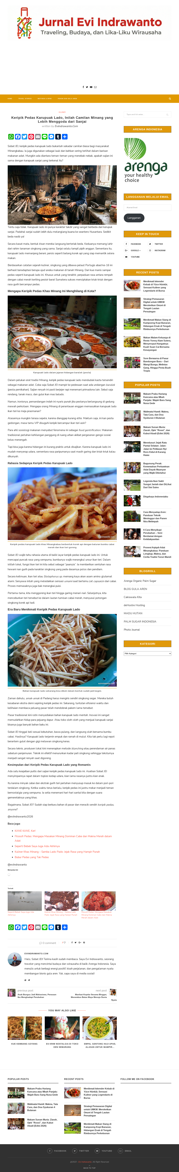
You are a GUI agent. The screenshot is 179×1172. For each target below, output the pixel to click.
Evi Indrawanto (84, 1162)
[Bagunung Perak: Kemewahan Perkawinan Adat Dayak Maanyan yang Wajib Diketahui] (132, 467)
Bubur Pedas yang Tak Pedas (32, 857)
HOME (10, 98)
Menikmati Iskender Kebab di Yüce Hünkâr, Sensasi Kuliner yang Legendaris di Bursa (155, 286)
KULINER (62, 112)
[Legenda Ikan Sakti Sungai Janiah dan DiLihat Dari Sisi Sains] (132, 485)
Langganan (134, 218)
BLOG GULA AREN (135, 589)
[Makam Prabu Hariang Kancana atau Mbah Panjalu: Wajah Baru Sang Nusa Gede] (132, 398)
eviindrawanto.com (66, 126)
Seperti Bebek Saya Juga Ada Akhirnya (37, 846)
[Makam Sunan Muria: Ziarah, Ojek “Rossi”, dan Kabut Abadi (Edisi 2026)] (132, 431)
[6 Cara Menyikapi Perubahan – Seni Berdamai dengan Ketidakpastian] (132, 534)
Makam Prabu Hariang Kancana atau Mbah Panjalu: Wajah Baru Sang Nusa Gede (157, 398)
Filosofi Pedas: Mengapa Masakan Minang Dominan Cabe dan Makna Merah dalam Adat (97, 915)
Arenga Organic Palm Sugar (140, 581)
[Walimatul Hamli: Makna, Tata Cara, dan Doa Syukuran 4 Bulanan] (132, 415)
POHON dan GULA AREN (67, 98)
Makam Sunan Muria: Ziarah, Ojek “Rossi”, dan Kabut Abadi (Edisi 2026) (156, 430)
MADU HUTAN (133, 613)
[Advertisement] (89, 62)
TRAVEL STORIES (25, 98)
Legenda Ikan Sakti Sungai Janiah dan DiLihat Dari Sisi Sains (157, 484)
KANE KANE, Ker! (25, 831)
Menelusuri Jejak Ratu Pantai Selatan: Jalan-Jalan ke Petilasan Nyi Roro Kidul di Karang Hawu (155, 448)
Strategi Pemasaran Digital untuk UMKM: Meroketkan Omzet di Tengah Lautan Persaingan (154, 305)
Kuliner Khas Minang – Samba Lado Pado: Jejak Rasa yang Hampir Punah (57, 852)
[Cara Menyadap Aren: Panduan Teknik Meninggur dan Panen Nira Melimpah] (132, 516)
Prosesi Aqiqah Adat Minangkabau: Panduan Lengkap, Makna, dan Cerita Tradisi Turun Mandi (157, 552)
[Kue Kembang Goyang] (24, 1028)
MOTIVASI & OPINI (45, 98)
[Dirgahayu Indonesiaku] (132, 500)
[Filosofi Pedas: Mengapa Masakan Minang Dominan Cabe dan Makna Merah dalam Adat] (99, 901)
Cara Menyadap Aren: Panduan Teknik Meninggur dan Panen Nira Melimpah (155, 517)
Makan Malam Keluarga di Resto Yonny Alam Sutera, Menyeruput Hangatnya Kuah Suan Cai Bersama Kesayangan (157, 343)
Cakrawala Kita (133, 597)
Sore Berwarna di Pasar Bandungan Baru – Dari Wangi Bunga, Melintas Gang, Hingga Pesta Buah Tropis (157, 364)
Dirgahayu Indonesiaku (155, 496)
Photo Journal (132, 630)
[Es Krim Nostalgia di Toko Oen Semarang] (62, 1028)
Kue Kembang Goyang (24, 1044)
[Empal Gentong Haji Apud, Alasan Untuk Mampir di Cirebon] (100, 1028)
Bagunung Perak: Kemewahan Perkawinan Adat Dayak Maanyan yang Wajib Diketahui (156, 468)
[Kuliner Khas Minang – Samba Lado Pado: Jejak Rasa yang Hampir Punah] (62, 901)
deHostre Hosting (134, 605)
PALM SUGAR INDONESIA (140, 621)
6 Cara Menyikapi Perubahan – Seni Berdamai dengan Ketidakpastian (152, 534)
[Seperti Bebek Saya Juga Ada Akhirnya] (25, 901)
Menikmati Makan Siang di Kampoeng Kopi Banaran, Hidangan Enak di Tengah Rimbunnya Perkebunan (157, 324)
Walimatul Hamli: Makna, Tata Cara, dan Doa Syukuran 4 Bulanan (156, 414)
